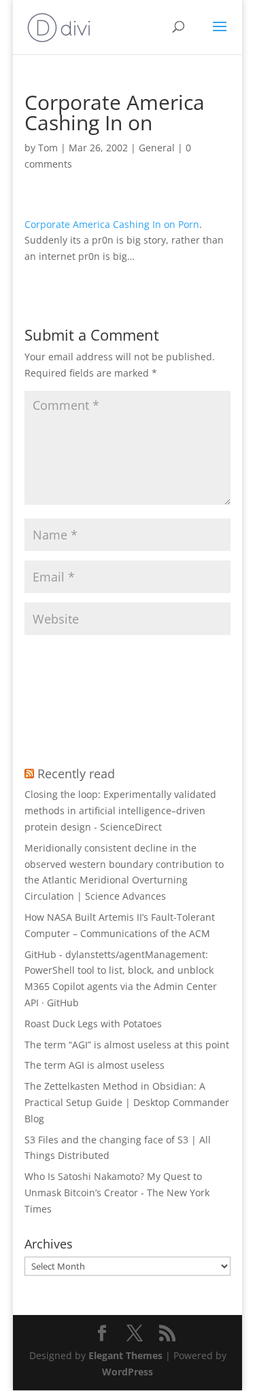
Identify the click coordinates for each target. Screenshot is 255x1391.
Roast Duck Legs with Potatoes (93, 1023)
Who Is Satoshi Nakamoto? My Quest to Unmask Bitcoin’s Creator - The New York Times (116, 1192)
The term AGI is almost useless (94, 1065)
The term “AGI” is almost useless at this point (126, 1044)
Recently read (76, 773)
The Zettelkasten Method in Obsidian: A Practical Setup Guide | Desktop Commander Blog (126, 1102)
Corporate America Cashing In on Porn (111, 224)
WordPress (127, 1371)
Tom (48, 147)
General (157, 147)
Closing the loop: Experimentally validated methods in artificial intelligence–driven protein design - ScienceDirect (120, 810)
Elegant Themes (125, 1355)
